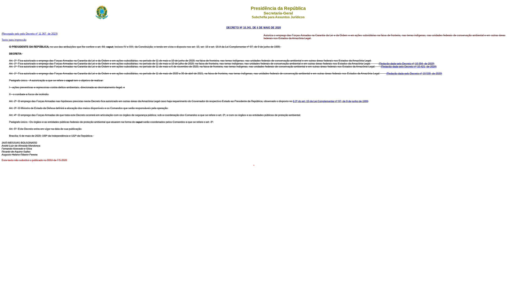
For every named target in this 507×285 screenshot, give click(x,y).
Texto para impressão (14, 39)
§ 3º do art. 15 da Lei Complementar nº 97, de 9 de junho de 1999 (330, 101)
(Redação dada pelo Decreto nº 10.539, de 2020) (414, 73)
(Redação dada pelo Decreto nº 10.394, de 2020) (406, 63)
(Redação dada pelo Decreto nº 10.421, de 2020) (408, 66)
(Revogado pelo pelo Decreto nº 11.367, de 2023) (30, 33)
